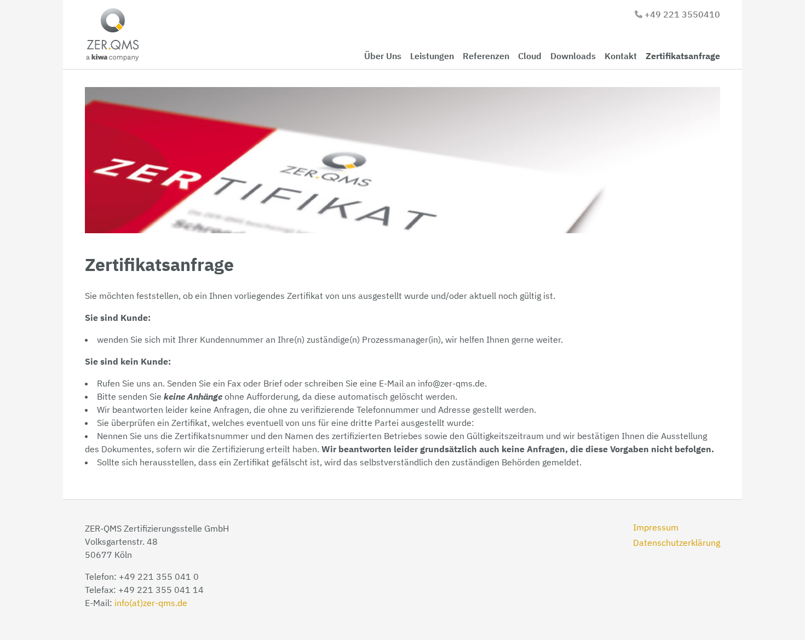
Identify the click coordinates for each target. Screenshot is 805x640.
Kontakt (621, 55)
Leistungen (432, 55)
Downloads (573, 55)
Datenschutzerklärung (676, 542)
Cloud (530, 55)
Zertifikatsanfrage (683, 55)
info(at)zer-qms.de (150, 602)
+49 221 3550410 (682, 14)
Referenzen (486, 55)
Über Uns (382, 55)
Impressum (656, 527)
